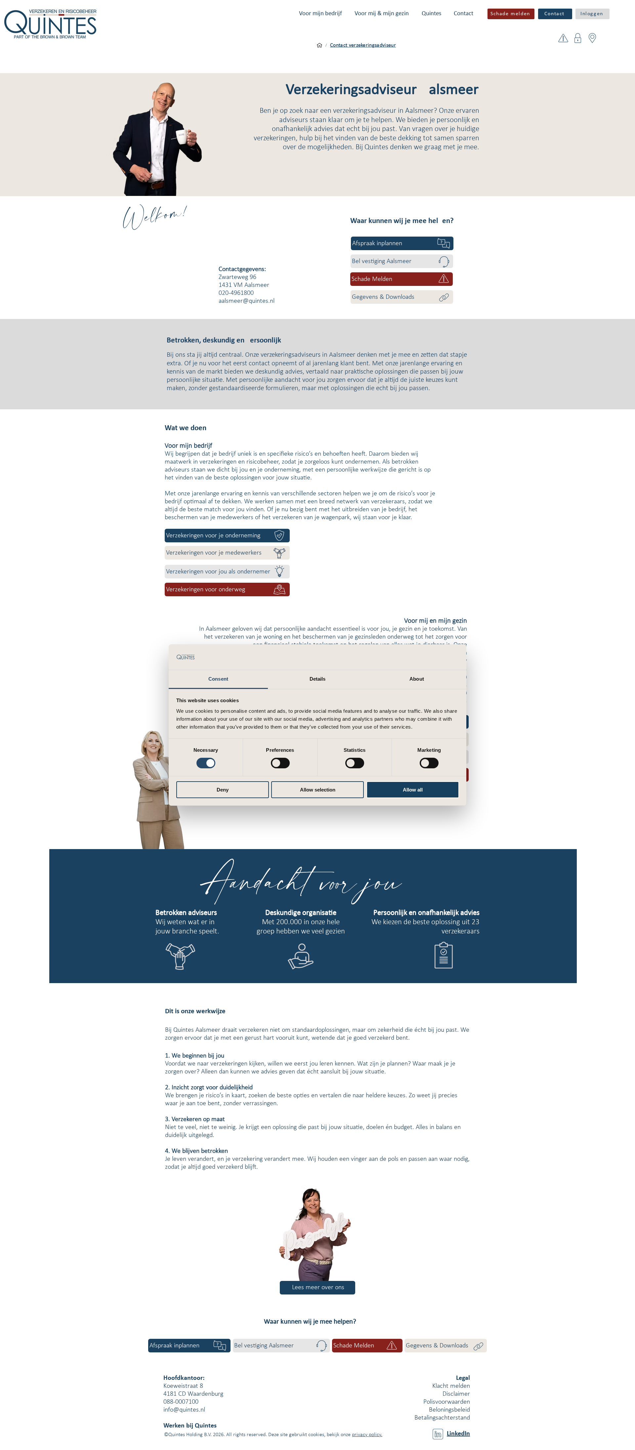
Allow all (413, 790)
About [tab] (416, 679)
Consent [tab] (218, 679)
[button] (320, 14)
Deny (223, 790)
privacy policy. (367, 1434)
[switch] (280, 763)
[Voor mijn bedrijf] (319, 45)
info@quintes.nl (184, 1410)
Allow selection (317, 790)
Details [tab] (318, 679)
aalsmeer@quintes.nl (247, 301)
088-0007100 (180, 1402)
